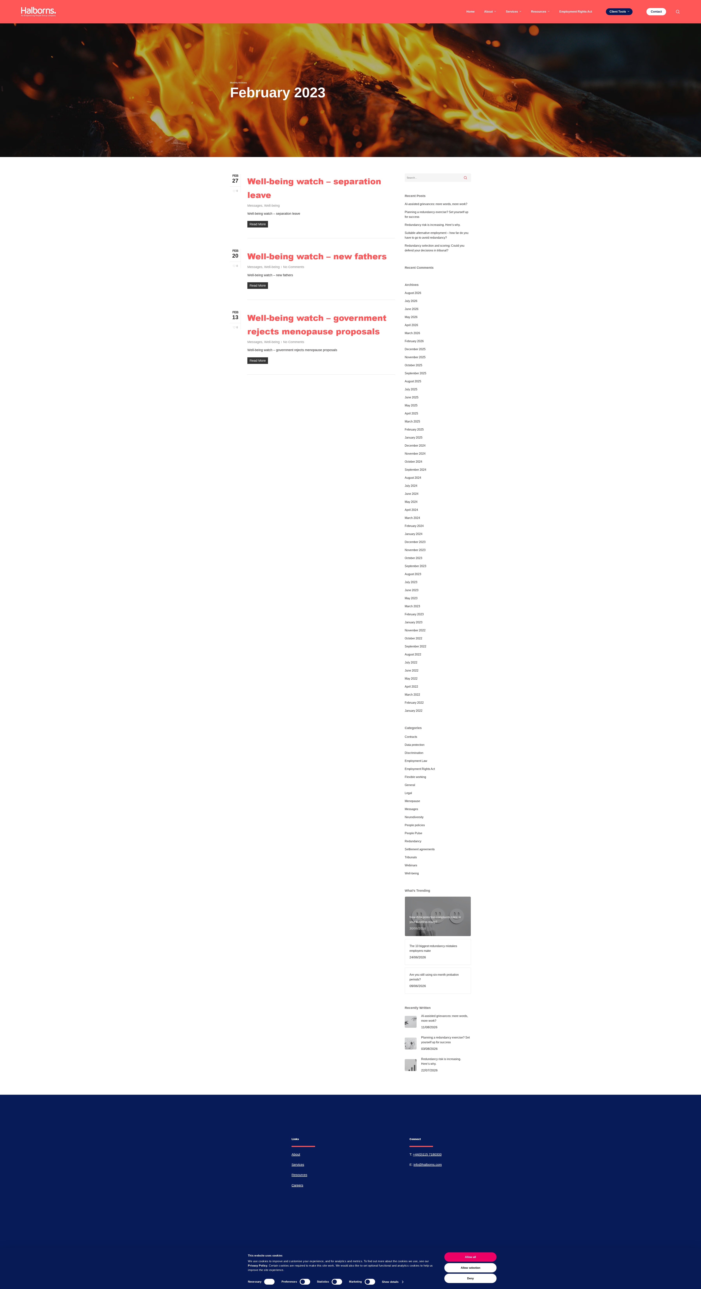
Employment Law (416, 760)
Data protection (414, 744)
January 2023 (413, 622)
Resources (299, 1175)
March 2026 (412, 333)
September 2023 (415, 566)
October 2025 (413, 365)
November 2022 (415, 630)
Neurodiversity (414, 817)
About (296, 1154)
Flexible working (415, 777)
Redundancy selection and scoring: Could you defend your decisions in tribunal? (434, 248)
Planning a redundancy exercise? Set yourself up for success (436, 214)
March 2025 (412, 421)
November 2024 (415, 453)
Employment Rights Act (420, 768)
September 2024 (415, 469)
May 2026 (411, 317)
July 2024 (411, 485)
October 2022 (413, 638)
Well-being (272, 205)
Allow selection (470, 1267)
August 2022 (413, 654)
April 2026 (411, 325)
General (410, 785)
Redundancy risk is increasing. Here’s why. (432, 224)
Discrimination (414, 752)
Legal (408, 793)
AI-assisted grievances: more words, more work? (436, 204)
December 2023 (415, 542)
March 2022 (412, 694)
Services (298, 1164)
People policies (415, 825)
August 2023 (413, 574)
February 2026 (414, 341)
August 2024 (413, 477)
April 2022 (411, 686)
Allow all (470, 1257)
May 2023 (411, 598)
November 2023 (415, 550)
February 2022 (414, 702)
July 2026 (411, 301)
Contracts (411, 736)
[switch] (305, 1282)
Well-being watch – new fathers (317, 256)
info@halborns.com (427, 1164)
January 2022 (413, 710)
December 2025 (415, 349)
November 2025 (415, 357)
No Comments (293, 267)
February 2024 (414, 525)
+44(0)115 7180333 (427, 1154)
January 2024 (413, 534)
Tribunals (411, 857)
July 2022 (411, 662)
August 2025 (413, 381)
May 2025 (411, 405)
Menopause (412, 801)
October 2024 (413, 461)
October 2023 (413, 558)
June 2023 (411, 590)
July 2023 (411, 582)
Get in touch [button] (65, 1241)
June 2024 (411, 493)
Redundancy (413, 841)
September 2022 (415, 646)
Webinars (411, 865)
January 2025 (413, 437)
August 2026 (413, 292)
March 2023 (412, 606)
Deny (470, 1278)
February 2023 (414, 614)
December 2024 (415, 445)
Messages (254, 205)
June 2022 (411, 670)
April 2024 (411, 509)
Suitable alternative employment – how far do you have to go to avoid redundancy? (436, 235)
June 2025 (411, 397)
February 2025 (414, 429)
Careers (297, 1185)
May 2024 (411, 501)
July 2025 (411, 389)
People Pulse (413, 833)
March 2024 (412, 517)
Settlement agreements (420, 849)
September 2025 (415, 373)
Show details (390, 1281)
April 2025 (411, 413)
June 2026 (411, 309)
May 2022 (411, 678)
